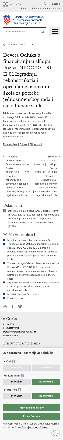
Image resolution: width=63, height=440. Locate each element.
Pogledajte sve (15, 298)
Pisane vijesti (10, 144)
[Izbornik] (54, 31)
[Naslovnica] (31, 20)
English (56, 3)
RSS (23, 8)
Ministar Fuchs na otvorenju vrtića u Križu (30, 240)
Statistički (10, 389)
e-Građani (8, 323)
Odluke (23, 144)
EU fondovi (36, 144)
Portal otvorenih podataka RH (19, 331)
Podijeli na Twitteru (20, 306)
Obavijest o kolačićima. (34, 427)
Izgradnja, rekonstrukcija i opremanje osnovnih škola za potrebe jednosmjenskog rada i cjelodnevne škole (33, 286)
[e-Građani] (18, 4)
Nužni (7, 361)
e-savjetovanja (11, 327)
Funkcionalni (12, 375)
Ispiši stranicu (5, 306)
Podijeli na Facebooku (12, 306)
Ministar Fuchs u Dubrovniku (23, 294)
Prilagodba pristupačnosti (46, 8)
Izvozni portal (10, 335)
